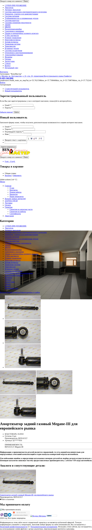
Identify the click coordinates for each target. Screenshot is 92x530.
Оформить (17, 175)
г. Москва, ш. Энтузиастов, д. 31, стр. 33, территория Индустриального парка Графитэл (36, 76)
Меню (2, 182)
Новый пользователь (13, 91)
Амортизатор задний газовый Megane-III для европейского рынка (27, 495)
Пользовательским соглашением (44, 527)
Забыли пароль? (6, 112)
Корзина (8, 175)
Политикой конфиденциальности (13, 527)
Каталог (3, 292)
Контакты (4, 72)
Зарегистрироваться (8, 147)
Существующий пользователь (17, 89)
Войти (2, 83)
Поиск (26, 1)
